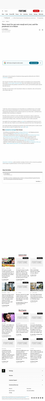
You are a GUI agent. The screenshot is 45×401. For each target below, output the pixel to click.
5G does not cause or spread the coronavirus (14, 137)
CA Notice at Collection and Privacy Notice (10, 397)
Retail (3, 268)
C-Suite (32, 348)
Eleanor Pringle (34, 361)
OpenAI (34, 268)
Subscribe (36, 10)
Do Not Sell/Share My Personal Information (21, 397)
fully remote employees (29, 140)
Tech (21, 14)
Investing (18, 348)
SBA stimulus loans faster (33, 135)
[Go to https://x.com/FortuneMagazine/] (34, 397)
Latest (7, 14)
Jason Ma (19, 334)
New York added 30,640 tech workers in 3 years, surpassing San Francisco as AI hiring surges (36, 297)
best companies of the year (35, 142)
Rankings (35, 14)
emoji (23, 121)
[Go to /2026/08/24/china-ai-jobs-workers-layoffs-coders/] (22, 287)
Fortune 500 (11, 14)
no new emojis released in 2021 (15, 83)
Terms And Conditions (30, 390)
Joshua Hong (5, 279)
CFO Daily (35, 292)
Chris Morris (5, 29)
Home (3, 14)
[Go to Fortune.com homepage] (22, 11)
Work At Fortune (12, 390)
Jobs (8, 292)
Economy (18, 268)
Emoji (7, 21)
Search (6, 10)
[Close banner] (40, 63)
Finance (17, 14)
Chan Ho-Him (20, 302)
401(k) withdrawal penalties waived (14, 143)
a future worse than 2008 (23, 139)
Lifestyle (30, 14)
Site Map (10, 392)
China (19, 292)
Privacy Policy (3, 397)
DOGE (23, 268)
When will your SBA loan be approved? (11, 136)
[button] (3, 14)
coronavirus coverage (10, 129)
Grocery (8, 268)
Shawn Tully (39, 334)
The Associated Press (20, 303)
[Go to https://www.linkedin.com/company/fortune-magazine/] (36, 397)
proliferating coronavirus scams (21, 133)
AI (30, 268)
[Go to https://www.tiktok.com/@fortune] (40, 397)
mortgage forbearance (23, 132)
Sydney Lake (5, 361)
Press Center (29, 388)
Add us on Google (34, 62)
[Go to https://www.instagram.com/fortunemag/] (38, 397)
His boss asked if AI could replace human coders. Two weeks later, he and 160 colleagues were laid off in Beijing (22, 297)
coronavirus (5, 77)
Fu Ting (24, 302)
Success (4, 292)
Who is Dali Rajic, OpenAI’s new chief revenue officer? (35, 271)
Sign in (41, 10)
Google (26, 127)
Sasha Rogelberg (20, 279)
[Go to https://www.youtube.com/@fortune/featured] (42, 397)
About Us (10, 388)
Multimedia (41, 14)
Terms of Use (26, 396)
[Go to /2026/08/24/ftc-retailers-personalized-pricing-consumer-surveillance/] (8, 262)
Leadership (25, 14)
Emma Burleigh (6, 305)
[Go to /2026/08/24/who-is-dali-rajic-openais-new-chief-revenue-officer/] (36, 262)
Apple (22, 127)
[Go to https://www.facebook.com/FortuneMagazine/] (32, 397)
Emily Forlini (33, 275)
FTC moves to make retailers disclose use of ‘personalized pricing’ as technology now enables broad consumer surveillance (8, 273)
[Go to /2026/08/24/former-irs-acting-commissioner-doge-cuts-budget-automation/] (22, 262)
